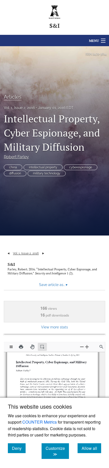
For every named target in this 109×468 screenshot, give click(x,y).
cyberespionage (80, 167)
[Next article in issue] (43, 253)
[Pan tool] (32, 347)
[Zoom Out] (82, 347)
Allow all (91, 448)
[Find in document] (101, 347)
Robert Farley (16, 156)
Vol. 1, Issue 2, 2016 (19, 108)
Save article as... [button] (53, 285)
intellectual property (43, 167)
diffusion (15, 173)
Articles (13, 97)
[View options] (11, 347)
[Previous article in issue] (8, 253)
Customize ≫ (57, 451)
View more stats (54, 327)
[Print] (21, 347)
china (13, 167)
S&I (11, 264)
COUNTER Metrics (39, 422)
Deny (19, 448)
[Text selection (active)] (42, 347)
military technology (46, 173)
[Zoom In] (87, 347)
